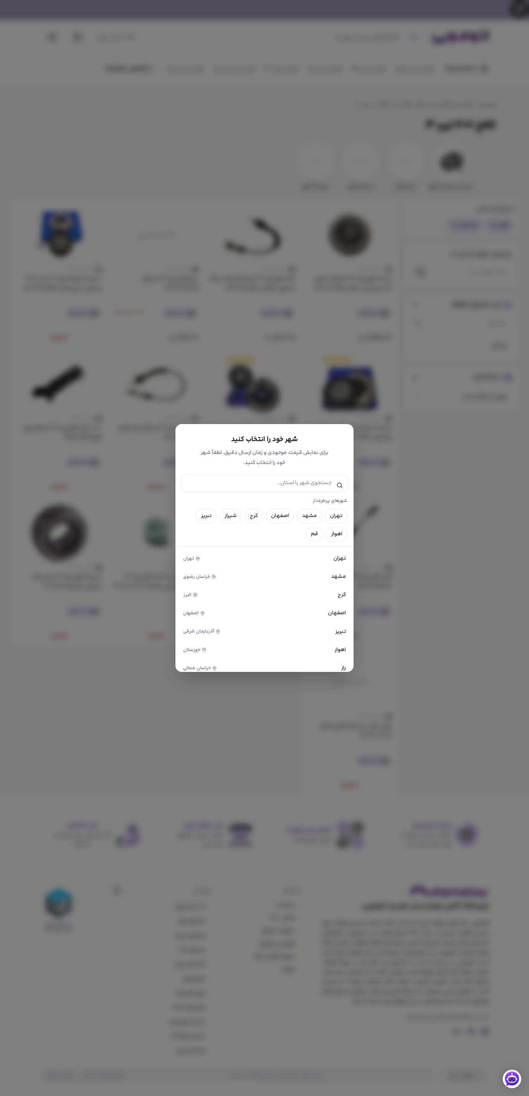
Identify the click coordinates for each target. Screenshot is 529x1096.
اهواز (336, 534)
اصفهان (280, 516)
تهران (336, 516)
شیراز (231, 516)
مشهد (309, 516)
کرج (254, 516)
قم (314, 534)
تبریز (206, 516)
